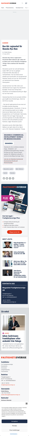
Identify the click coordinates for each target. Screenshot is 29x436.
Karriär (5, 43)
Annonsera (4, 368)
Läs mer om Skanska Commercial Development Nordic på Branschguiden (13, 160)
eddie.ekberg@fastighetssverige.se (10, 394)
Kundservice (19, 7)
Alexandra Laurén (8, 169)
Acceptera (14, 421)
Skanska (12, 173)
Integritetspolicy (13, 433)
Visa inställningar (14, 430)
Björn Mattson (19, 169)
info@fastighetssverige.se (9, 302)
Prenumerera (10, 7)
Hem (2, 7)
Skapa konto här (15, 232)
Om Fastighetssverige (7, 364)
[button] (26, 403)
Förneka (14, 425)
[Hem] (9, 3)
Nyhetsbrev (4, 366)
